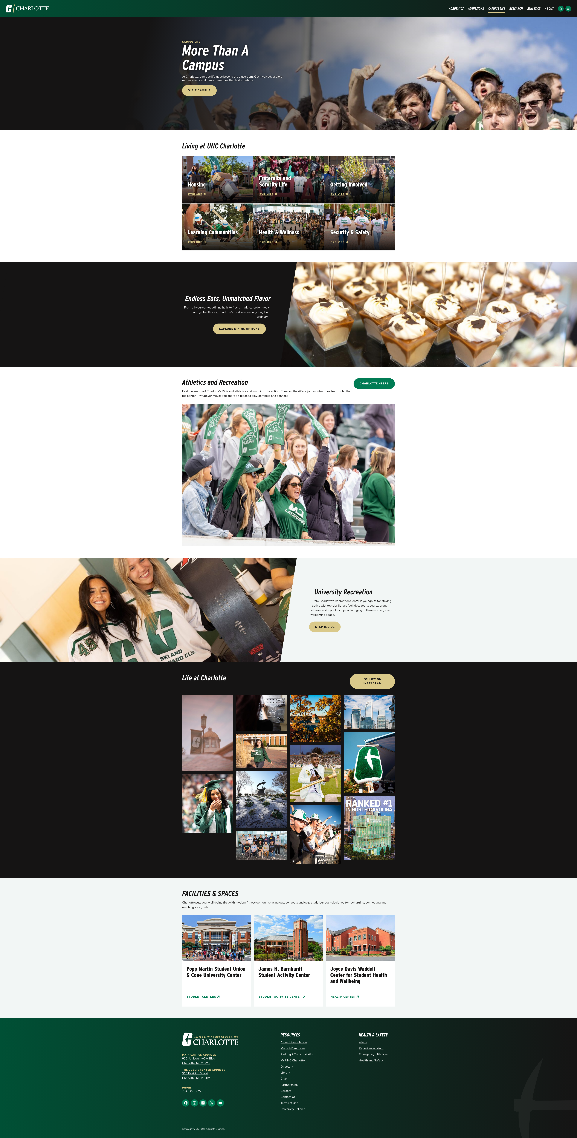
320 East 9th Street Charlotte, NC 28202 (196, 1076)
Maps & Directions (293, 1048)
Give (284, 1078)
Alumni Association (294, 1042)
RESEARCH (516, 8)
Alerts (363, 1042)
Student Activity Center (280, 996)
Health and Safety (371, 1060)
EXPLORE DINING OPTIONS (239, 328)
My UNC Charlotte (293, 1060)
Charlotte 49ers (374, 383)
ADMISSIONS (476, 8)
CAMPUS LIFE (496, 8)
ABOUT (549, 8)
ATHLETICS (533, 8)
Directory (287, 1066)
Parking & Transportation (297, 1054)
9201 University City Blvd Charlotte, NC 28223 (198, 1061)
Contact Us (288, 1097)
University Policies (293, 1109)
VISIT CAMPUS (199, 90)
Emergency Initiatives (373, 1054)
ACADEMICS (456, 8)
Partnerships (289, 1085)
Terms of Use (289, 1103)
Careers (286, 1091)
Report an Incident (371, 1048)
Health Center (343, 996)
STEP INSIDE (325, 626)
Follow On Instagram (372, 681)
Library (285, 1072)
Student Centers (201, 996)
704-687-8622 (191, 1091)
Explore (195, 194)
